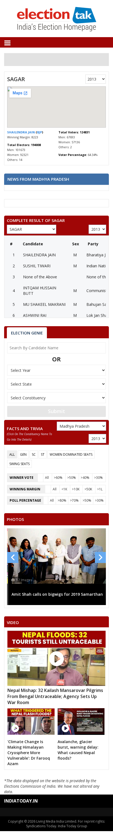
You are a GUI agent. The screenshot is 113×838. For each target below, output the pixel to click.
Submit (56, 411)
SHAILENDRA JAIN (21, 132)
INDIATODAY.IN (21, 801)
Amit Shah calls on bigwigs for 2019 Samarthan (57, 594)
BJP (39, 132)
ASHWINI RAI (34, 315)
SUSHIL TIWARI (36, 265)
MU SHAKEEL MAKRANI (44, 304)
